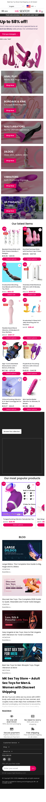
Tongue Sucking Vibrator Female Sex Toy (18, 519)
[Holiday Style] (22, 107)
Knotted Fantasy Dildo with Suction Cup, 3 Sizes (32, 250)
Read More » (6, 572)
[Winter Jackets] (22, 132)
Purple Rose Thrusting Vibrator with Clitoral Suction (31, 366)
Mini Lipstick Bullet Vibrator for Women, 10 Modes (31, 401)
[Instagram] (9, 759)
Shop (5, 747)
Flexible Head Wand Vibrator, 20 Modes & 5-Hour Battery (11, 330)
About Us (6, 751)
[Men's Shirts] (22, 82)
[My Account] (36, 11)
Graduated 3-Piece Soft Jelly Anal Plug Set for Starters (32, 322)
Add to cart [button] (11, 295)
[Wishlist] (19, 229)
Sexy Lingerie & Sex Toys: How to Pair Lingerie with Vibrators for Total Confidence (21, 633)
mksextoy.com (22, 778)
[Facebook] (4, 759)
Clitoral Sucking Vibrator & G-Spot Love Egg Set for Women (11, 401)
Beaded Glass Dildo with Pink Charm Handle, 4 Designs (11, 251)
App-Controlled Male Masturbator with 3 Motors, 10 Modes (10, 366)
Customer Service (10, 743)
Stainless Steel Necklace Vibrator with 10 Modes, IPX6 (32, 287)
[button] (40, 11)
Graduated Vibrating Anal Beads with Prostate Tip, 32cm (11, 287)
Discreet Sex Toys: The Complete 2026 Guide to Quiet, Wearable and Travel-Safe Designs (21, 600)
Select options (11, 259)
